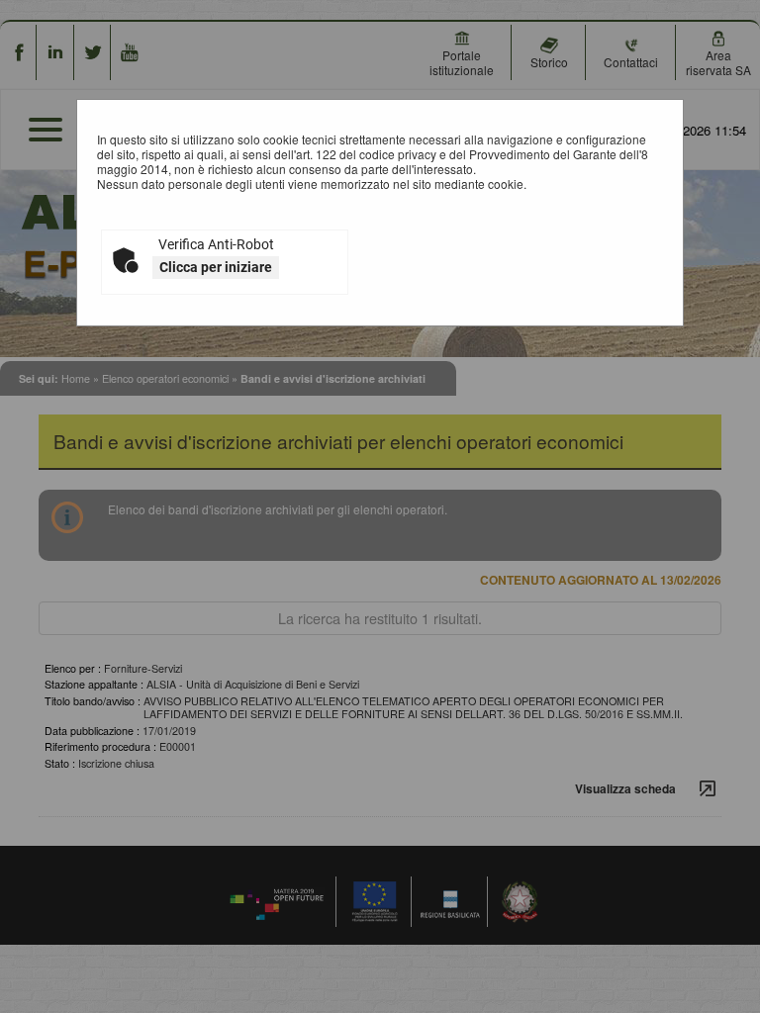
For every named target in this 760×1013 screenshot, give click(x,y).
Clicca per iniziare (215, 267)
